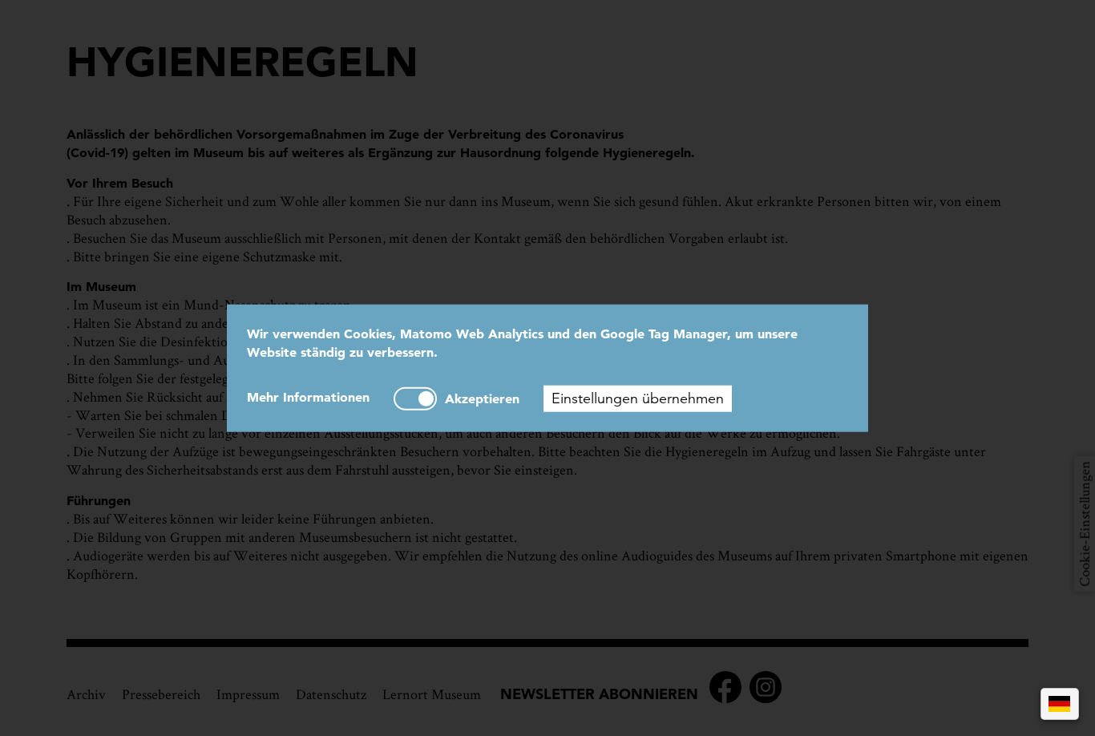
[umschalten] (415, 398)
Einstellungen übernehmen (638, 397)
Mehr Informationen (308, 396)
